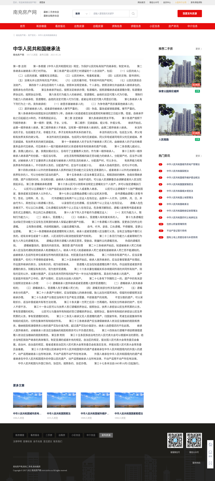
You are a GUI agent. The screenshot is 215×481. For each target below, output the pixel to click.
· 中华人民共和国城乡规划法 (179, 191)
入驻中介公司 (180, 2)
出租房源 (98, 26)
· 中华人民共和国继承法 (177, 204)
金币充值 (37, 441)
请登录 (42, 2)
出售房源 (79, 26)
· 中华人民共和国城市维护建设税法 (182, 177)
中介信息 (192, 26)
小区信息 (155, 26)
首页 (22, 26)
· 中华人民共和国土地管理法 (179, 197)
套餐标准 (27, 441)
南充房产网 (25, 12)
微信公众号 (154, 2)
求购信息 (117, 26)
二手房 (49, 435)
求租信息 (136, 26)
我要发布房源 (190, 13)
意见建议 (47, 441)
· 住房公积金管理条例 (176, 224)
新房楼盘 (41, 26)
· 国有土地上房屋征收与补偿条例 (181, 237)
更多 (198, 49)
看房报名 (60, 26)
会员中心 (167, 2)
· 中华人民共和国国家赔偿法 (179, 184)
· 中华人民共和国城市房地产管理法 (182, 164)
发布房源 (106, 435)
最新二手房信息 (51, 12)
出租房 (62, 435)
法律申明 (17, 441)
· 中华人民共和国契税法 (177, 171)
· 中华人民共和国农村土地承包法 (181, 217)
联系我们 (57, 441)
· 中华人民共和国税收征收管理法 (181, 211)
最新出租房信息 (51, 16)
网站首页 (141, 2)
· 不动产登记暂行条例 (176, 231)
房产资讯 (174, 26)
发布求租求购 (196, 2)
